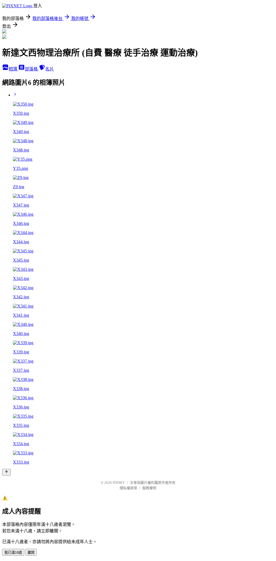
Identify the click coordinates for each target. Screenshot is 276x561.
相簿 (13, 69)
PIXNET (119, 483)
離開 (30, 552)
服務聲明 (149, 488)
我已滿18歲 (13, 552)
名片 (49, 69)
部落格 (32, 69)
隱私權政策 (128, 488)
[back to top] (6, 472)
